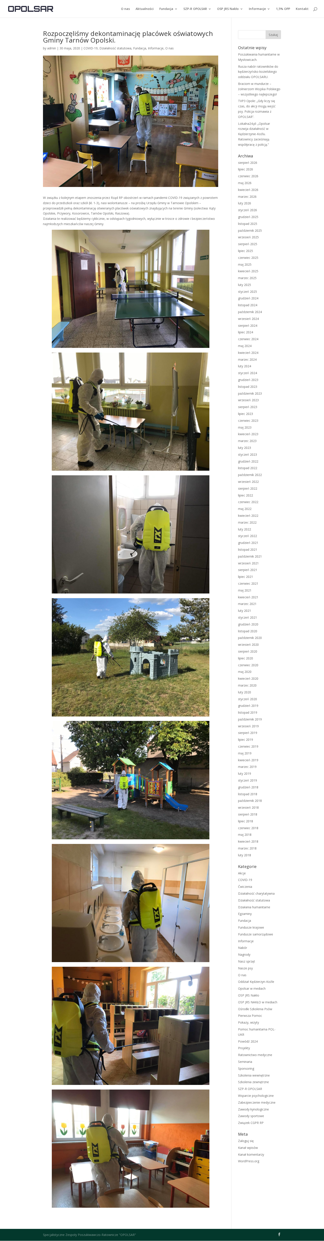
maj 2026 (244, 183)
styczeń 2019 (247, 780)
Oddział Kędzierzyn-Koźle (256, 982)
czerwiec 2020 (248, 665)
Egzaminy (245, 914)
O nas (125, 9)
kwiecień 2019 (248, 760)
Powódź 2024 (248, 1041)
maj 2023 (244, 427)
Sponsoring (246, 1068)
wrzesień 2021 (248, 563)
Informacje (257, 9)
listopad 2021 (247, 549)
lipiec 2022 (245, 495)
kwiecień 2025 (248, 271)
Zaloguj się (246, 1141)
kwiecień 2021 (248, 597)
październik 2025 (250, 230)
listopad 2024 (247, 305)
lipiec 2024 (245, 332)
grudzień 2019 (248, 706)
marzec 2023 (247, 441)
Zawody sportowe (251, 1116)
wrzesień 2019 (248, 726)
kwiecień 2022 (248, 515)
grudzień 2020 (248, 624)
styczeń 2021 (247, 617)
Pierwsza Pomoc (250, 1015)
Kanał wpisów (248, 1148)
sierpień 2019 (247, 733)
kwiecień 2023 (248, 434)
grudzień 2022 (248, 461)
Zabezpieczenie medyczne (257, 1102)
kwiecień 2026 (248, 190)
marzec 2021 (247, 604)
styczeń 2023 (247, 454)
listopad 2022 (247, 468)
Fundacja (166, 9)
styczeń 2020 (247, 699)
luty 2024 (244, 366)
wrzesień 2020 (248, 644)
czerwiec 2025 (248, 258)
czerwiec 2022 (248, 502)
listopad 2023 (247, 386)
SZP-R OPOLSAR (195, 9)
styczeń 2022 (247, 536)
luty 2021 (244, 610)
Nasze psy (245, 968)
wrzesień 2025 (248, 237)
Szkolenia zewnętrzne (253, 1082)
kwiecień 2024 (248, 353)
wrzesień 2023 (248, 400)
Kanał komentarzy (251, 1154)
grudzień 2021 (248, 543)
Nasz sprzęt (246, 961)
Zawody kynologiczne (253, 1109)
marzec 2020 (247, 685)
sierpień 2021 (247, 570)
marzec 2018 (247, 848)
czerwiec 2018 (248, 828)
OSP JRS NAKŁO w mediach (257, 1002)
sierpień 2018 (247, 814)
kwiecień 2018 (248, 841)
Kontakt (302, 9)
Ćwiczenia (245, 887)
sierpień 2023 (247, 407)
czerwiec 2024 (248, 339)
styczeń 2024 (247, 373)
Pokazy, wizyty (248, 1022)
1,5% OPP (283, 9)
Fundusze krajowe (251, 927)
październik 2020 (250, 638)
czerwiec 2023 (248, 420)
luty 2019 (244, 773)
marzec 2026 (247, 196)
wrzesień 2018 (248, 807)
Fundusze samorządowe (255, 934)
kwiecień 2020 (248, 678)
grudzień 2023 (248, 380)
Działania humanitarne (254, 907)
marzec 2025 (247, 278)
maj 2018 (244, 834)
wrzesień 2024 (248, 319)
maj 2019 (244, 753)
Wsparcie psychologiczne (256, 1096)
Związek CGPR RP (251, 1123)
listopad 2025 (247, 224)
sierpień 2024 (247, 325)
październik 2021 (250, 556)
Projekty (244, 1048)
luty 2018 (244, 855)
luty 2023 (244, 448)
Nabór (242, 948)
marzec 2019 (247, 767)
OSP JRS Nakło (228, 9)
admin (51, 48)
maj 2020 (244, 672)
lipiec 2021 (245, 577)
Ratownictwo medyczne (255, 1055)
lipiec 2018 (245, 821)
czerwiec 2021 (248, 583)
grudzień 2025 (248, 217)
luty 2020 (244, 692)
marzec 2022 (247, 522)
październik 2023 (250, 393)
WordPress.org (248, 1161)
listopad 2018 (247, 794)
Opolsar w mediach (252, 988)
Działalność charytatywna (256, 893)
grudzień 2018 (248, 787)
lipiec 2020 (245, 658)
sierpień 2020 (247, 651)
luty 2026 (244, 203)
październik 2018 (250, 801)
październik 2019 (250, 719)
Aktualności (145, 9)
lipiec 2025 (245, 251)
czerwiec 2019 (248, 746)
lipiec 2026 (245, 169)
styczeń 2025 (247, 291)
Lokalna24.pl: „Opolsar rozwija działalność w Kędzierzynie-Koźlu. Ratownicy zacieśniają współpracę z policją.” (254, 134)
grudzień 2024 (248, 298)
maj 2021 (244, 590)
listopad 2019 (247, 712)
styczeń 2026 (247, 210)
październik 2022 (250, 475)
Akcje (242, 873)
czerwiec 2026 (248, 176)
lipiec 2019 (245, 739)
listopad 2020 (247, 631)
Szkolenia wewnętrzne (254, 1075)
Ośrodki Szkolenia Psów (255, 1009)
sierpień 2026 (247, 162)
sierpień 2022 (247, 488)
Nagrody (244, 954)
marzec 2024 (247, 359)
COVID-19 (91, 48)
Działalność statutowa (115, 48)
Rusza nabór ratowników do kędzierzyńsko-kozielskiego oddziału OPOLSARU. (258, 71)
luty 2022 (244, 529)
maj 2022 (244, 509)
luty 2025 (244, 285)
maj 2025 (244, 264)
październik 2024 (250, 312)
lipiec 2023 (245, 414)
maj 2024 (244, 346)
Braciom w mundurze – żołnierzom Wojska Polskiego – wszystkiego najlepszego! (259, 89)
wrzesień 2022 (248, 482)
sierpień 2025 (247, 244)
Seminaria (245, 1062)
